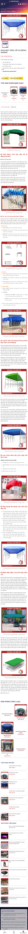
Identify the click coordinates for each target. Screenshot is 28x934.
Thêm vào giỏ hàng (16, 78)
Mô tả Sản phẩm (5, 107)
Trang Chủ (3, 8)
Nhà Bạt (19, 8)
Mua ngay (5, 78)
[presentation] (3, 94)
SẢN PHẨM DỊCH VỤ (11, 8)
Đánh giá (13, 107)
